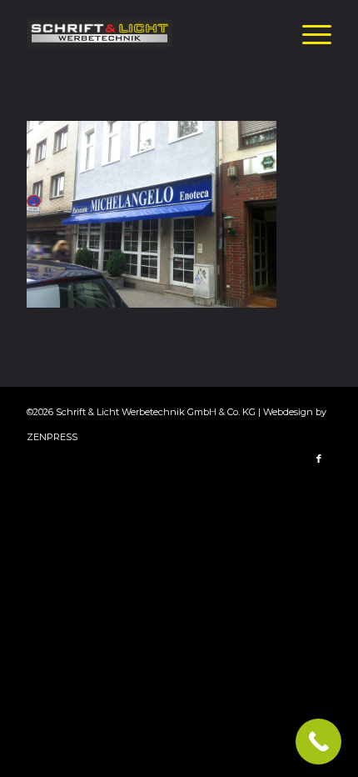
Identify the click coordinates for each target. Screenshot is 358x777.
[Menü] (308, 33)
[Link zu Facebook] (318, 458)
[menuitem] (308, 33)
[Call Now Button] (318, 741)
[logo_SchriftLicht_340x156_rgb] (148, 33)
